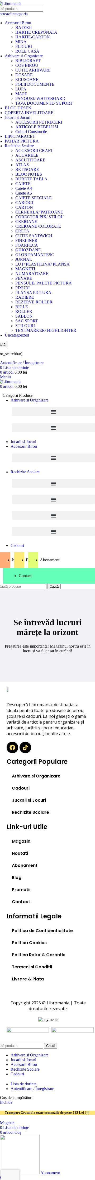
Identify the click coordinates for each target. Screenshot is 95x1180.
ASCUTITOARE (30, 160)
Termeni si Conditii (32, 967)
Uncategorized (17, 335)
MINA (21, 41)
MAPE (21, 93)
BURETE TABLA (31, 179)
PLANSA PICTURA (33, 292)
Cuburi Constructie (31, 131)
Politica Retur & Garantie (38, 955)
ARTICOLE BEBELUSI (36, 127)
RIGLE (21, 306)
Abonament (24, 865)
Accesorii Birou (18, 23)
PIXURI (22, 288)
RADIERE (24, 297)
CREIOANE (26, 221)
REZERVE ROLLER (34, 302)
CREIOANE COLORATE (38, 226)
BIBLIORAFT (28, 60)
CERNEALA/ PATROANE (39, 212)
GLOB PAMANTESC (34, 254)
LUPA (20, 89)
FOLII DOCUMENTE (34, 84)
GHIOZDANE (28, 250)
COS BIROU (26, 65)
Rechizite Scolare (19, 146)
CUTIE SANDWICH (33, 235)
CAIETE (23, 183)
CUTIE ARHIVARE (33, 70)
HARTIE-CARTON (32, 37)
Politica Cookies (29, 943)
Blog (16, 877)
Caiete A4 (23, 188)
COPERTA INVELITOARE (29, 112)
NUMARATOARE (32, 273)
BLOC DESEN (18, 108)
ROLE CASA (27, 51)
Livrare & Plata (28, 979)
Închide (6, 1102)
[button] (53, 411)
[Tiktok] (25, 747)
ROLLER (23, 311)
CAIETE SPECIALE (33, 198)
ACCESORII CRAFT (34, 150)
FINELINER (26, 240)
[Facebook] (12, 747)
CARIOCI (24, 202)
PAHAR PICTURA (22, 141)
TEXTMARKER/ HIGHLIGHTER (45, 330)
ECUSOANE (27, 79)
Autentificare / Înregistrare (32, 1088)
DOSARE (24, 75)
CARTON (24, 207)
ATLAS (22, 164)
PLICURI (23, 46)
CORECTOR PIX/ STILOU (39, 217)
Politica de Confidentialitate (42, 931)
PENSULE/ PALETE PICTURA (43, 283)
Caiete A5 (23, 193)
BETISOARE (27, 169)
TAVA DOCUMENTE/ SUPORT (44, 103)
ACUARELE (27, 155)
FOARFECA (26, 245)
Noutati (20, 853)
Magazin (21, 841)
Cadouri (21, 788)
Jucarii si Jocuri (17, 117)
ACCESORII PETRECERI (38, 122)
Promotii (21, 890)
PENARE (23, 278)
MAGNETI (25, 269)
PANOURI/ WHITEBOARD (40, 98)
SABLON (24, 316)
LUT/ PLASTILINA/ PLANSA (42, 264)
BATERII (23, 27)
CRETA (22, 231)
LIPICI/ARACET (20, 136)
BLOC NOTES (28, 174)
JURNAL (23, 259)
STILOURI (25, 325)
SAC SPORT (26, 321)
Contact (21, 902)
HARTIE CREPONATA (36, 32)
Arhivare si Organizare (24, 56)
